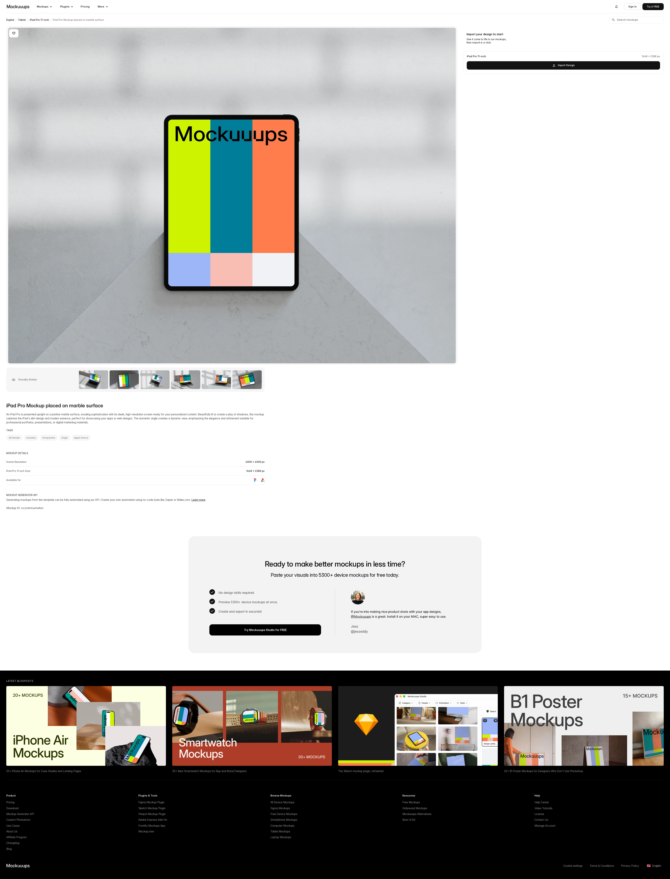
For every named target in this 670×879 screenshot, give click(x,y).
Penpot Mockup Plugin (152, 814)
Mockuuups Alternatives (416, 814)
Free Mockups (411, 802)
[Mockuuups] (18, 6)
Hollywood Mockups (414, 808)
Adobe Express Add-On (152, 819)
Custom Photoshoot (18, 819)
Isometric (31, 437)
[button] (44, 7)
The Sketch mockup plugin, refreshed (361, 771)
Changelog (12, 843)
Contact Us (541, 819)
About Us (11, 831)
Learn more (198, 500)
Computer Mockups (282, 825)
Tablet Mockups (280, 831)
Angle (64, 437)
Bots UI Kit (408, 819)
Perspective (48, 437)
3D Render (14, 437)
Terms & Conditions (602, 865)
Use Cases (13, 825)
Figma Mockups (280, 808)
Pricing (85, 6)
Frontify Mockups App (151, 825)
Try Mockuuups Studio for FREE (265, 630)
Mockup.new (146, 831)
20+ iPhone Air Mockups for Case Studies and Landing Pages (43, 771)
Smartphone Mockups (283, 819)
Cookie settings (573, 865)
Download (12, 808)
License (539, 814)
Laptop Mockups (280, 837)
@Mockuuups (361, 616)
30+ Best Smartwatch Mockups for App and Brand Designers (209, 771)
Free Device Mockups (283, 814)
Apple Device (81, 437)
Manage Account (544, 825)
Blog (9, 849)
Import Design (566, 65)
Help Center (541, 802)
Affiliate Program (16, 837)
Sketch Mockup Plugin (151, 808)
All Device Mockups (282, 802)
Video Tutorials (543, 808)
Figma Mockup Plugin (151, 802)
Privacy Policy (630, 865)
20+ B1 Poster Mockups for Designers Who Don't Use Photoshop (543, 771)
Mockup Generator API (20, 814)
